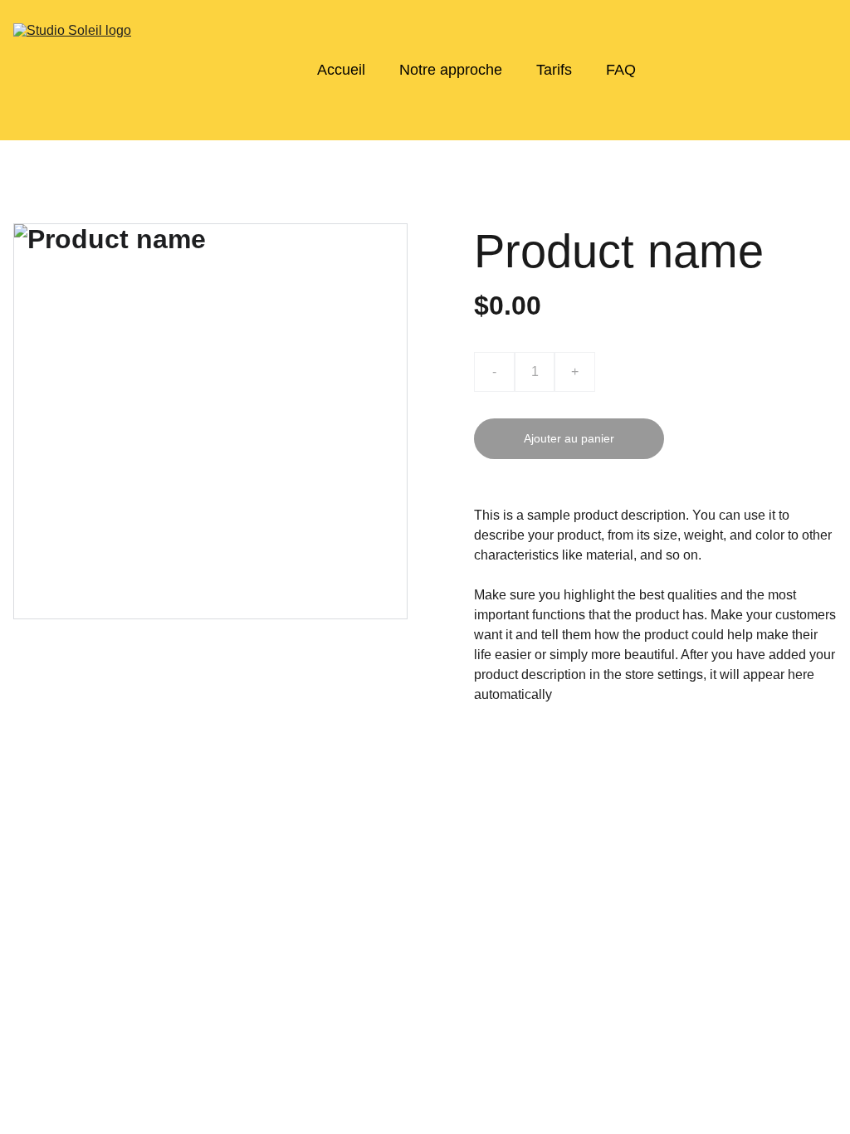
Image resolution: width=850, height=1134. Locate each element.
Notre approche (450, 69)
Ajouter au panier (569, 438)
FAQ (621, 69)
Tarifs (554, 69)
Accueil (341, 69)
